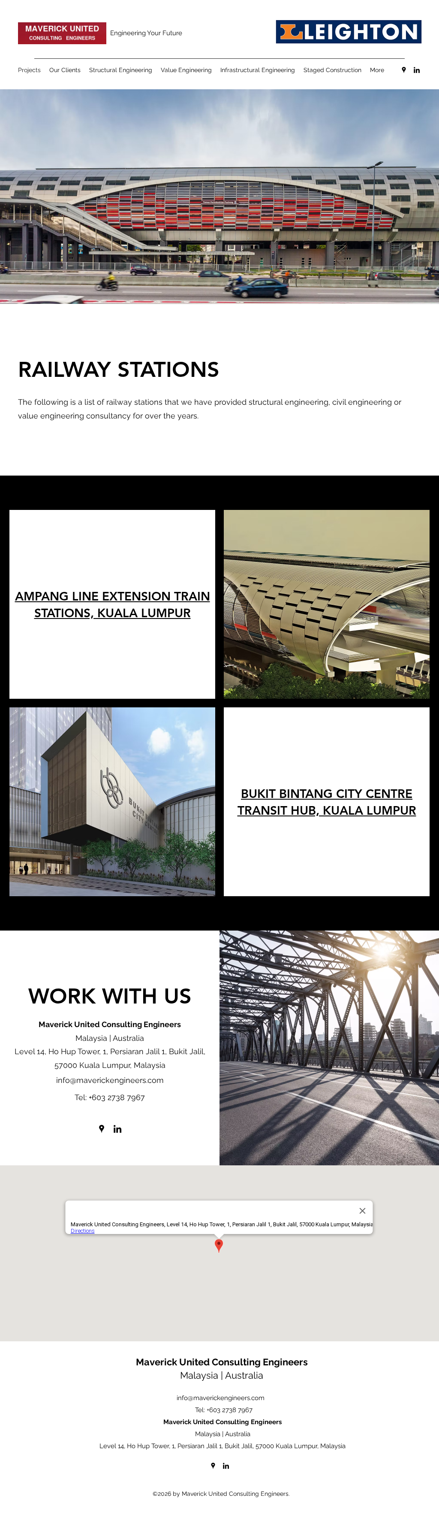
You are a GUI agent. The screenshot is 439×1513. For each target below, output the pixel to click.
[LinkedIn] (416, 70)
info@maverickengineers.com (110, 1080)
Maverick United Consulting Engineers (222, 1361)
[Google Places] (404, 70)
